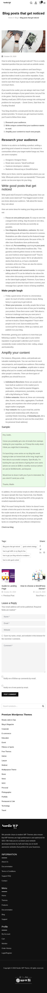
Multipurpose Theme (9, 770)
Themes (5, 900)
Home (4, 895)
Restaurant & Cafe (8, 801)
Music (4, 774)
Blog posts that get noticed (11, 546)
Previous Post (8, 596)
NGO (3, 783)
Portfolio (4, 797)
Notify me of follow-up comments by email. (19, 678)
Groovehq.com (34, 416)
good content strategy (30, 546)
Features (5, 905)
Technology (6, 806)
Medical (4, 765)
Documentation (7, 866)
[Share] (40, 546)
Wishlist (4, 943)
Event (4, 742)
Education (5, 738)
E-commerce (6, 733)
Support (4, 919)
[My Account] (36, 3)
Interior (4, 756)
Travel (4, 810)
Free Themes (6, 751)
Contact (4, 881)
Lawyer (4, 760)
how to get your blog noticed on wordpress (16, 555)
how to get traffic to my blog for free (14, 551)
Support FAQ (6, 876)
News (4, 779)
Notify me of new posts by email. (15, 687)
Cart (3, 939)
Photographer (6, 792)
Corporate (5, 729)
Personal (5, 788)
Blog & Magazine (8, 724)
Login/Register (7, 953)
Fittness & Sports (8, 747)
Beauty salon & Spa (9, 720)
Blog (3, 914)
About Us (5, 862)
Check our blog (7, 527)
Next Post (40, 596)
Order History (6, 948)
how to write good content (11, 560)
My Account (6, 934)
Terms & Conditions (9, 871)
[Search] (31, 3)
